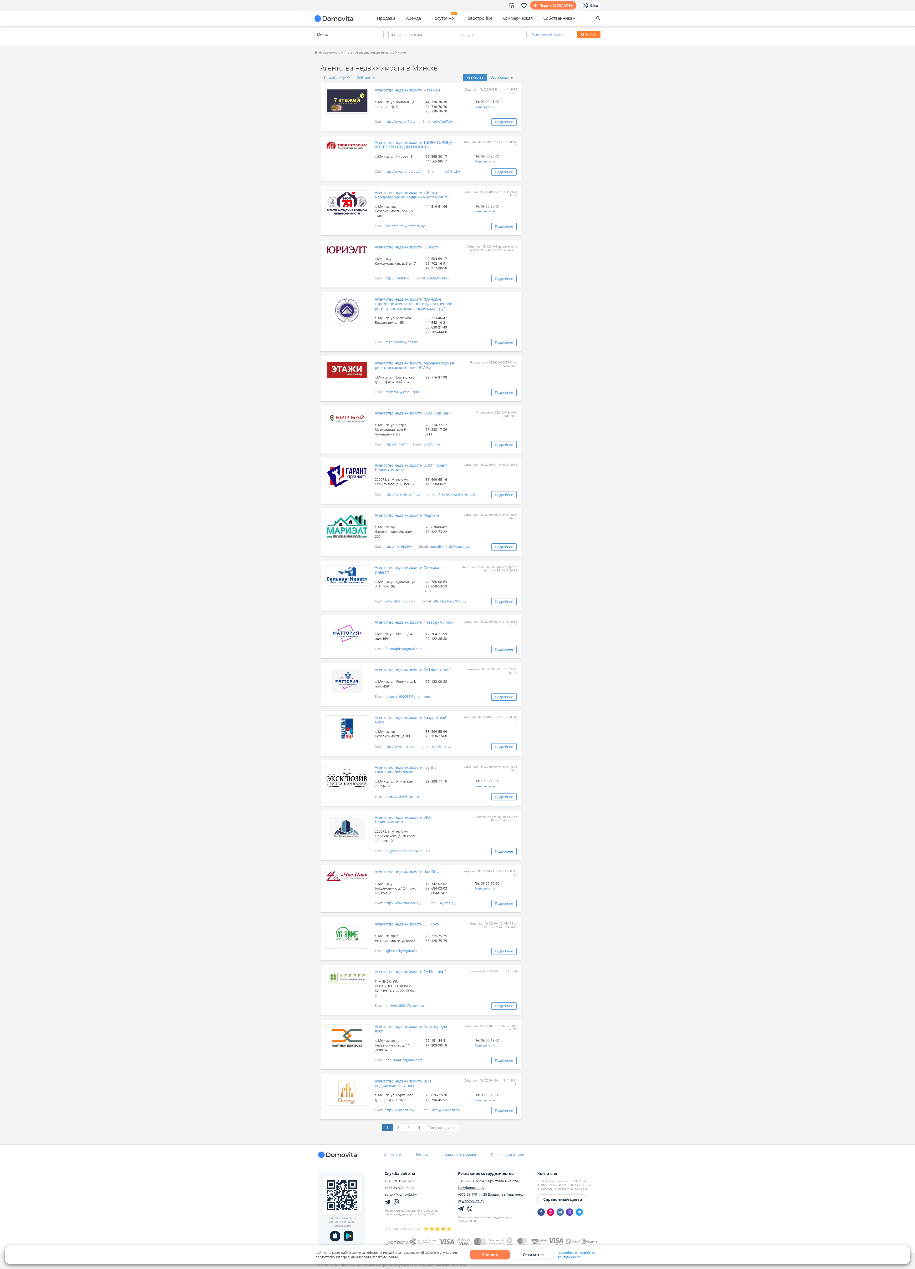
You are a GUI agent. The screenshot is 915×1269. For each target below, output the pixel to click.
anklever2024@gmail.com (406, 1005)
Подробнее (504, 122)
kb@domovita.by (471, 1188)
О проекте (392, 1154)
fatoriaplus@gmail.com (404, 649)
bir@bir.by (432, 444)
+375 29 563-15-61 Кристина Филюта (488, 1181)
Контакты (547, 1173)
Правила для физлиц (508, 1154)
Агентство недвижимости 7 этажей (407, 90)
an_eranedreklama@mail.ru (408, 851)
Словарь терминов (460, 1154)
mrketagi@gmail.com (402, 392)
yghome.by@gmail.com (404, 950)
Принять (490, 1254)
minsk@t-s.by (449, 171)
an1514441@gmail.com (404, 1060)
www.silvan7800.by (400, 601)
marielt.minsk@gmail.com (450, 546)
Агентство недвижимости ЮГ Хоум (407, 924)
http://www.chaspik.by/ (403, 903)
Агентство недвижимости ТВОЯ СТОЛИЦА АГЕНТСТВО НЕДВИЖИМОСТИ (413, 145)
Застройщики (502, 77)
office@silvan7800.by (449, 601)
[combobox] (349, 34)
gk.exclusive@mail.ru (402, 796)
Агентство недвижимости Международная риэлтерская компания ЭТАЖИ (414, 365)
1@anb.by (447, 903)
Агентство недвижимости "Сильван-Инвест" (408, 570)
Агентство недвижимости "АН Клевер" (410, 971)
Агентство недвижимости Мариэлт (407, 515)
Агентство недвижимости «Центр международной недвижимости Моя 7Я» (412, 195)
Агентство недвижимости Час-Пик (406, 872)
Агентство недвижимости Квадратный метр (410, 720)
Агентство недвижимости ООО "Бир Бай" (413, 413)
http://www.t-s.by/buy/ (403, 171)
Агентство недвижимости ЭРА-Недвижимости (403, 819)
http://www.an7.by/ (400, 121)
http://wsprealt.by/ (399, 1110)
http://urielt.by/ (397, 278)
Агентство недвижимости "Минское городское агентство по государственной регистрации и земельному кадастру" (413, 304)
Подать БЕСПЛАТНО (556, 5)
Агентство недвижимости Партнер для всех (411, 1029)
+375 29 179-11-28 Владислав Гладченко (491, 1194)
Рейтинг (364, 77)
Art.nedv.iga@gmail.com (457, 494)
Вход (594, 5)
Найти (591, 34)
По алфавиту (334, 77)
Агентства (475, 77)
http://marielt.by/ (398, 546)
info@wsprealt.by (446, 1110)
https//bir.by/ (395, 444)
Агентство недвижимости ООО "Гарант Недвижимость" (411, 467)
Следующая (439, 1127)
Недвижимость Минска (335, 53)
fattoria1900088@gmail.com (408, 696)
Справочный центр (562, 1199)
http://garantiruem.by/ (403, 494)
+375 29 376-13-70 (399, 1181)
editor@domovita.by (401, 1194)
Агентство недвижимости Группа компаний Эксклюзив (406, 769)
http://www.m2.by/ (399, 746)
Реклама (423, 1154)
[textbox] (317, 34)
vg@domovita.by (471, 1201)
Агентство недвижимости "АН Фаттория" (413, 669)
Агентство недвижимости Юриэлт (406, 247)
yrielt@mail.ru (438, 278)
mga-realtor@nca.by (402, 342)
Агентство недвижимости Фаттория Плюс (414, 622)
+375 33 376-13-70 (399, 1188)
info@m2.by (441, 746)
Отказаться (533, 1254)
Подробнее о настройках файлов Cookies (576, 1254)
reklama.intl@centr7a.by (405, 226)
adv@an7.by (443, 121)
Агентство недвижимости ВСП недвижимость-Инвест (403, 1083)
